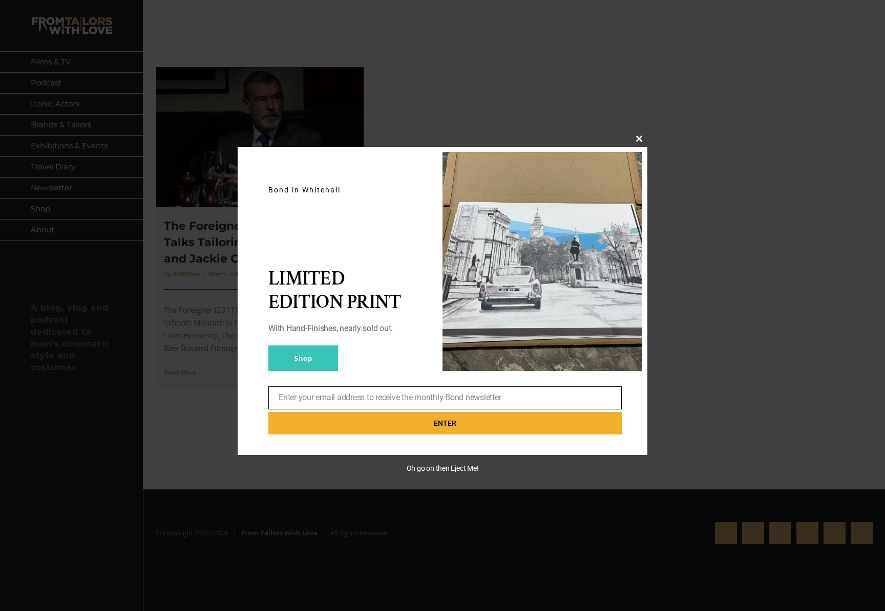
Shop (303, 358)
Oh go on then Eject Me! (443, 468)
